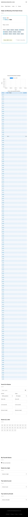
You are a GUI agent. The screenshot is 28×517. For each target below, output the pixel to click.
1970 (3, 192)
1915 (3, 306)
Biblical (7, 19)
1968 (3, 196)
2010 (3, 109)
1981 (3, 169)
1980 (3, 171)
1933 (3, 269)
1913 (3, 310)
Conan (8, 29)
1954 (3, 225)
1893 (3, 352)
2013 (3, 103)
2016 (3, 96)
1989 (3, 152)
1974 (3, 184)
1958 (3, 217)
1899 (3, 339)
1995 (3, 140)
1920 (3, 296)
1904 (3, 329)
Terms (16, 514)
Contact (20, 514)
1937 (3, 260)
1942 (3, 250)
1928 (3, 279)
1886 (3, 366)
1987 (3, 157)
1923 (3, 289)
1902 (3, 333)
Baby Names (7, 6)
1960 (3, 213)
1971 (3, 190)
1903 (3, 331)
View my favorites (6, 462)
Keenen (6, 31)
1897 (3, 343)
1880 (3, 379)
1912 (3, 312)
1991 (3, 148)
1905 (3, 327)
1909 (3, 318)
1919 (3, 298)
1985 (3, 161)
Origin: (16, 393)
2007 (3, 115)
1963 (3, 206)
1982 (3, 167)
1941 (3, 252)
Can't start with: (4, 404)
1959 (3, 215)
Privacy (12, 514)
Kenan (5, 18)
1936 (3, 262)
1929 (3, 277)
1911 (3, 314)
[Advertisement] (14, 59)
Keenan (22, 29)
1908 (3, 320)
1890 (3, 358)
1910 (3, 316)
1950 (3, 233)
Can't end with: (18, 404)
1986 (3, 159)
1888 (3, 362)
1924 (3, 287)
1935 (3, 264)
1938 (3, 258)
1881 (3, 376)
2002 (3, 126)
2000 (3, 130)
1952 (3, 229)
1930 (3, 275)
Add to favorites (21, 40)
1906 (3, 325)
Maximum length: (18, 410)
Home (2, 6)
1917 (3, 302)
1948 (3, 238)
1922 (3, 291)
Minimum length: (4, 410)
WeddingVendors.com (8, 2)
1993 (3, 144)
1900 (3, 337)
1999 (3, 132)
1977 (3, 177)
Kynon (22, 33)
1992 (3, 146)
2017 (3, 94)
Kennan (14, 31)
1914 (3, 308)
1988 (3, 155)
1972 (3, 188)
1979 (3, 173)
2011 (3, 107)
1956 (3, 221)
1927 (3, 281)
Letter (13, 6)
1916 (3, 304)
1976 (3, 179)
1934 (3, 267)
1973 (3, 186)
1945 (3, 244)
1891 (3, 356)
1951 (3, 231)
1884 (3, 370)
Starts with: (3, 399)
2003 (3, 123)
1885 (3, 368)
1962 (3, 208)
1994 (3, 142)
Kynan (18, 33)
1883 (3, 372)
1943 (3, 248)
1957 (3, 219)
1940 (3, 254)
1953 (3, 227)
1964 (3, 204)
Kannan (12, 29)
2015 (3, 99)
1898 (3, 341)
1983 (3, 165)
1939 (3, 256)
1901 (3, 335)
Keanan (16, 29)
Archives (7, 514)
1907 (3, 323)
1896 (3, 345)
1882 (3, 374)
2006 (3, 117)
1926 (3, 283)
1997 (3, 136)
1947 (3, 240)
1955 (3, 223)
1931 (3, 273)
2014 (3, 101)
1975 (3, 182)
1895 (3, 347)
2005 (3, 119)
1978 (3, 175)
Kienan (10, 33)
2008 (3, 113)
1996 (3, 138)
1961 (3, 211)
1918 (3, 300)
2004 (3, 121)
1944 (3, 246)
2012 (3, 105)
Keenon (10, 31)
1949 (3, 235)
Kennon (19, 31)
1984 (3, 163)
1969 (3, 194)
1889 (3, 360)
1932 (3, 271)
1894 (3, 350)
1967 (3, 198)
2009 (3, 111)
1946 (3, 242)
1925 (3, 285)
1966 (3, 200)
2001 (3, 128)
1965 (3, 202)
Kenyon (6, 33)
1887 (3, 364)
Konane (14, 33)
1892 (3, 354)
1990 (3, 150)
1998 (3, 134)
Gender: (2, 393)
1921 (3, 294)
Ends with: (17, 399)
